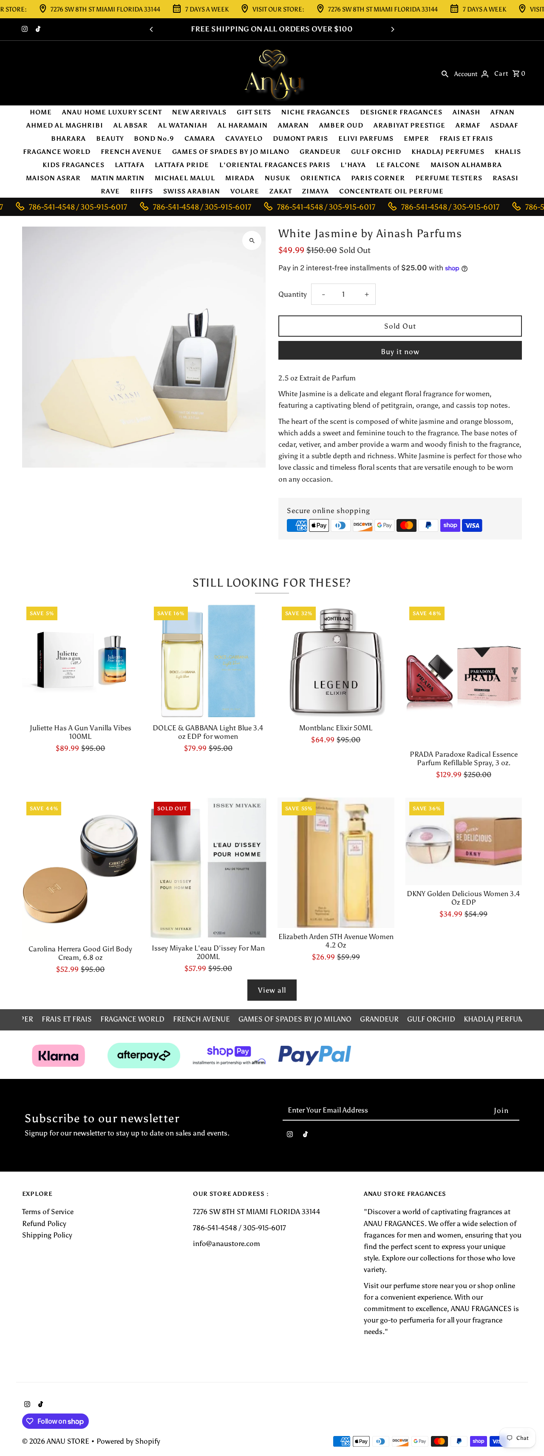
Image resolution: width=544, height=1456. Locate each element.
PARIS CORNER (378, 178)
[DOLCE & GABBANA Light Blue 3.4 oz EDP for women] (208, 660)
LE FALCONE (398, 165)
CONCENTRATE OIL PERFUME (391, 191)
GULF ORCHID (376, 152)
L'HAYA (353, 165)
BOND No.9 (154, 138)
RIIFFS (141, 191)
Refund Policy (44, 1223)
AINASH (466, 112)
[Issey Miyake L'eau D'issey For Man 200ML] (208, 868)
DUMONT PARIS (300, 138)
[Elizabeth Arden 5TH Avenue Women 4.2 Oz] (336, 863)
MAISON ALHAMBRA (466, 165)
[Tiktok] (37, 29)
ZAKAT (280, 191)
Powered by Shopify (128, 1441)
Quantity (292, 294)
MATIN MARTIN (117, 178)
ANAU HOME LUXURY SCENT (112, 112)
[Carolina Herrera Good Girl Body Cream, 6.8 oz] (80, 869)
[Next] (392, 29)
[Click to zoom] (251, 240)
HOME (41, 112)
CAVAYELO (244, 138)
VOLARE (244, 191)
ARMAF (468, 125)
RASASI (505, 178)
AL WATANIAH (182, 125)
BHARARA (68, 138)
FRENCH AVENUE (131, 152)
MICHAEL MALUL (185, 178)
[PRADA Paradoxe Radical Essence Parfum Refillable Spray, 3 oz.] (463, 674)
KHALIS (508, 152)
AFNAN (502, 112)
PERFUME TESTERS (448, 178)
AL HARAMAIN (243, 125)
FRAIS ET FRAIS (466, 138)
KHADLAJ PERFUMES (447, 152)
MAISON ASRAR (53, 178)
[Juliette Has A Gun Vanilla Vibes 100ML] (80, 660)
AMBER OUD (341, 125)
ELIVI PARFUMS (366, 138)
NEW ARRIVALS (199, 112)
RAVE (110, 191)
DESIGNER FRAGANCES (401, 112)
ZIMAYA (315, 191)
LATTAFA (129, 165)
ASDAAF (504, 125)
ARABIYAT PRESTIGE (409, 125)
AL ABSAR (130, 125)
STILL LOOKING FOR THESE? (272, 583)
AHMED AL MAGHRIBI (64, 125)
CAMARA (199, 138)
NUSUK (277, 178)
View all (272, 990)
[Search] (444, 73)
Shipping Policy (47, 1235)
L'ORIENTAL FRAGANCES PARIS (274, 165)
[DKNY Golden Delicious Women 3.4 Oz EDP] (463, 842)
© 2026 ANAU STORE (56, 1441)
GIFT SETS (254, 112)
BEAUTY (110, 138)
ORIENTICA (320, 178)
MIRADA (240, 178)
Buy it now (400, 351)
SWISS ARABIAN (191, 191)
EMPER (416, 138)
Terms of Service (48, 1211)
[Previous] (151, 29)
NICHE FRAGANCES (315, 112)
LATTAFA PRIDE (182, 165)
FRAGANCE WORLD (57, 152)
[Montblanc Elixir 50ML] (336, 660)
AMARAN (293, 125)
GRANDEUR (320, 152)
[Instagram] (24, 29)
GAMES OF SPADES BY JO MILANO (230, 152)
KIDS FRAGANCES (73, 165)
